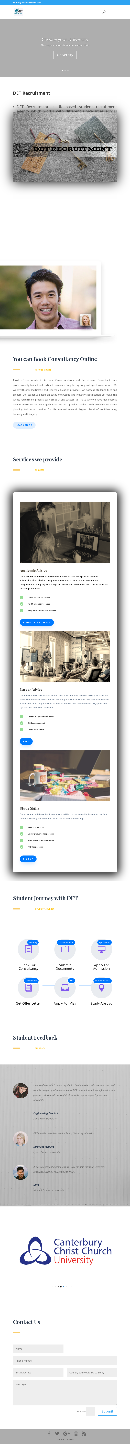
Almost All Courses (36, 622)
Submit (107, 1411)
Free (26, 741)
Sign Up (28, 859)
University (65, 54)
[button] (55, 1286)
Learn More (24, 425)
